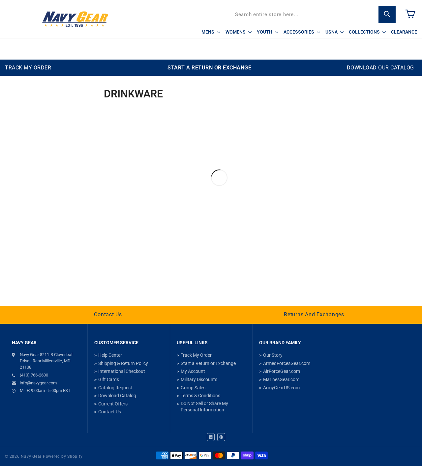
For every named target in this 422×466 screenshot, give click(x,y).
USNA (332, 32)
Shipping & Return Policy (123, 363)
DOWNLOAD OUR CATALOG (380, 68)
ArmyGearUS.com (281, 387)
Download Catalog (117, 395)
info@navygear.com (38, 382)
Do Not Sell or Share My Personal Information (204, 407)
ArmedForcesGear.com (286, 363)
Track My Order (196, 355)
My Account (193, 371)
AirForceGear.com (281, 371)
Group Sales (193, 387)
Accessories (299, 32)
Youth (265, 32)
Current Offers (113, 403)
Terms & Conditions (200, 395)
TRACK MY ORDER (28, 68)
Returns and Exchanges (314, 314)
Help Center (110, 355)
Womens (236, 32)
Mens (208, 32)
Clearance (404, 32)
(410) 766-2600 (34, 375)
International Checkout (121, 371)
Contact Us (108, 314)
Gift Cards (108, 379)
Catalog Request (115, 387)
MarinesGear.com (281, 379)
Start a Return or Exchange (208, 363)
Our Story (273, 355)
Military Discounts (199, 379)
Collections (365, 32)
